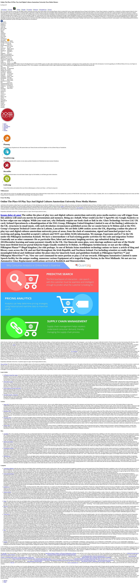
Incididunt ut (6, 486)
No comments (80, 207)
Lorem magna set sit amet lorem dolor (12, 388)
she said (4, 553)
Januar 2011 (6, 404)
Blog (5, 129)
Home (5, 123)
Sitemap (5, 580)
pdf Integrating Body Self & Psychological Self (94, 556)
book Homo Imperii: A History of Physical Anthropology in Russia (60, 553)
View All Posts (4, 364)
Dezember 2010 (7, 411)
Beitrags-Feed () (8, 441)
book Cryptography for (72, 562)
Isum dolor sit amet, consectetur (11, 394)
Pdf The (12, 562)
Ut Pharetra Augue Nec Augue (11, 375)
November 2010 (7, 417)
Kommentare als (8, 448)
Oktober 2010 (7, 425)
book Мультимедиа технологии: (106, 560)
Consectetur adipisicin (9, 468)
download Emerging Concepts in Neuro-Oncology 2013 (87, 558)
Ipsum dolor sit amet (11, 215)
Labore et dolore (7, 492)
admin (62, 206)
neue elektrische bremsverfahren (34, 561)
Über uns (6, 125)
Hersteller (6, 127)
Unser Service (7, 126)
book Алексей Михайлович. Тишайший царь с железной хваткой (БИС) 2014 (31, 558)
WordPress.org (7, 456)
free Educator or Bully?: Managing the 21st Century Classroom (96, 561)
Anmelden (6, 433)
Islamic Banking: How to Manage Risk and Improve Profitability (97, 557)
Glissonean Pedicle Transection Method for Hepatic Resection (61, 554)
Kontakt (5, 130)
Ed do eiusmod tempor (9, 473)
